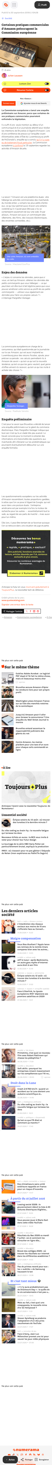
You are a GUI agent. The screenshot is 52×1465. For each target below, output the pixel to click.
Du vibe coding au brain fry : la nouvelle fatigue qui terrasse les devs (25, 831)
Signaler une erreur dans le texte (17, 604)
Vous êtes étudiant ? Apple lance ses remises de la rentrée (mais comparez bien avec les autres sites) (33, 947)
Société (8, 18)
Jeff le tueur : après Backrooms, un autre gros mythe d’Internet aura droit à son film (32, 962)
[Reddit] (30, 1454)
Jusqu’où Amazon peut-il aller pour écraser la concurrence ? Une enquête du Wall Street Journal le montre (32, 718)
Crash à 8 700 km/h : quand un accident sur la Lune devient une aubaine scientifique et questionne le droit (33, 1091)
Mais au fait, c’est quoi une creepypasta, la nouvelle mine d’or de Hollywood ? (32, 1305)
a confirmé (18, 145)
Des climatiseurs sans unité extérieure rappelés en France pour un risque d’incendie (31, 1186)
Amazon (8, 617)
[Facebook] (26, 1454)
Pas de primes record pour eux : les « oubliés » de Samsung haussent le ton (33, 1269)
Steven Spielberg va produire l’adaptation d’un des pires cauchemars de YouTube (31, 1321)
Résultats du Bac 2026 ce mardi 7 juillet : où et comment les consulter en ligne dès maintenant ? (33, 1238)
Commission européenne (29, 617)
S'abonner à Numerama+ (23, 573)
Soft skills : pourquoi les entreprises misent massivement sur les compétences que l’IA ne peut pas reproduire (33, 1071)
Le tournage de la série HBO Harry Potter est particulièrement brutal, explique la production (25, 845)
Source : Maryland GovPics (17, 264)
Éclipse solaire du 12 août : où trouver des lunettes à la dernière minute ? (31, 821)
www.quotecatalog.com (13, 600)
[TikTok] (13, 1454)
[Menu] (14, 5)
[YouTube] (9, 1454)
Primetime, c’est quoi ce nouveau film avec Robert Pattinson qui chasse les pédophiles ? (33, 1055)
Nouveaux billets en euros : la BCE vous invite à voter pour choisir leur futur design (25, 838)
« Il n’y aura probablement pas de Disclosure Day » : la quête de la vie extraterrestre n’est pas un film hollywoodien (33, 1289)
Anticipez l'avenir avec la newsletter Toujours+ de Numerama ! (26, 807)
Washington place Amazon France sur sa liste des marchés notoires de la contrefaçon (32, 703)
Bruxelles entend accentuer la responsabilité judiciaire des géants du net (30, 731)
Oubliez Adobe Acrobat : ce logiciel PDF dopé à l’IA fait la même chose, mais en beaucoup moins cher (33, 676)
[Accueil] (6, 5)
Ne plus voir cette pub (12, 660)
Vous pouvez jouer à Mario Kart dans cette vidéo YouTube (32, 1221)
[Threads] (42, 1454)
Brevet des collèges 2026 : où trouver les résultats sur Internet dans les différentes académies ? (33, 1253)
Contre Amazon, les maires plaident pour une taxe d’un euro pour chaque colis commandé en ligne (32, 746)
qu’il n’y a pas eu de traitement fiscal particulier (25, 141)
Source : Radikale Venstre (17, 411)
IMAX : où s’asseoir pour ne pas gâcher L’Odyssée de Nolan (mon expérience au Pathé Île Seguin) (26, 851)
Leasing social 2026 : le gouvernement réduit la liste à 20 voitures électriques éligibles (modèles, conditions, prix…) (33, 1207)
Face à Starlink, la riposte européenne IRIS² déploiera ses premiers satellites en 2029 (32, 994)
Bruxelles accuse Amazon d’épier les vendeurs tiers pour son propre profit (32, 690)
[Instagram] (21, 1454)
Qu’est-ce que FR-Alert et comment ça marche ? (29, 1121)
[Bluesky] (38, 1454)
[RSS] (34, 1454)
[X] (17, 1454)
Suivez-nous (8, 103)
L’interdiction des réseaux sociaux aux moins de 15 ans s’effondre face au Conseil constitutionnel (31, 926)
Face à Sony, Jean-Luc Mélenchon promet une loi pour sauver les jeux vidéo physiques (33, 1336)
